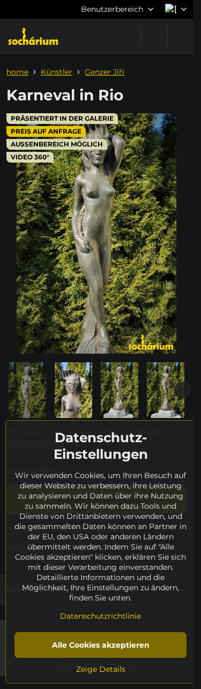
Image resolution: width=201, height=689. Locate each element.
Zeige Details (100, 669)
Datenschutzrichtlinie (100, 616)
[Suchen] (154, 36)
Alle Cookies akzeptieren (101, 645)
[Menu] (180, 36)
